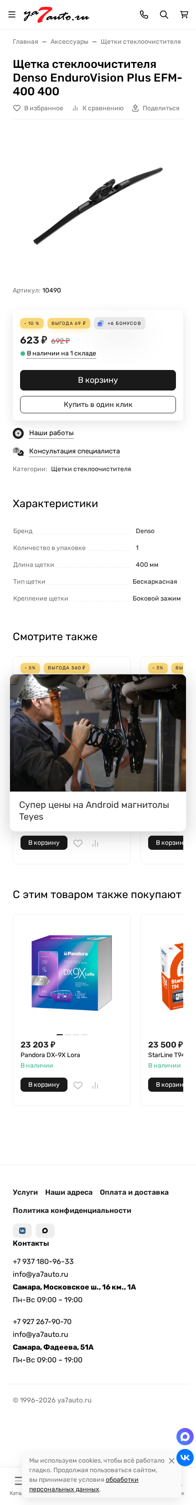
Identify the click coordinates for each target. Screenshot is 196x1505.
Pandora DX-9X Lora (50, 1055)
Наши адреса (69, 1192)
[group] (98, 206)
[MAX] (45, 1230)
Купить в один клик (98, 404)
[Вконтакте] (22, 1230)
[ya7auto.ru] (56, 14)
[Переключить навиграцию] (12, 14)
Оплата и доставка (134, 1192)
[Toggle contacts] (144, 14)
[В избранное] (78, 843)
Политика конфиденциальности (72, 1210)
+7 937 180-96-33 (43, 1261)
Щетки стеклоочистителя (91, 469)
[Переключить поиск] (164, 14)
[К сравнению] (95, 843)
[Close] (171, 1460)
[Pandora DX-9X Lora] (71, 973)
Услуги (25, 1192)
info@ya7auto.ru (40, 1274)
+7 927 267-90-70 (42, 1321)
